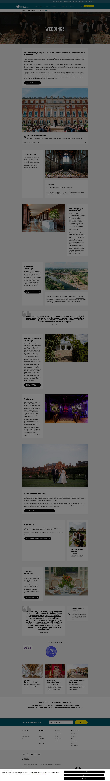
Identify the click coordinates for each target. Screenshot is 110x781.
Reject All (84, 778)
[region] (55, 775)
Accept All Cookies (84, 771)
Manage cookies (84, 775)
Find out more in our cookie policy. (39, 773)
